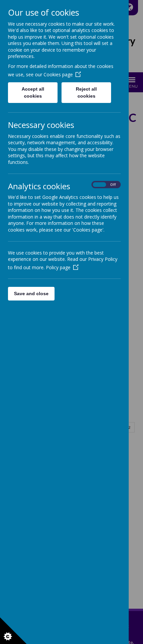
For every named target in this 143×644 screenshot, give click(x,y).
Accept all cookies (33, 92)
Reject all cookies (86, 92)
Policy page (58, 267)
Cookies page (58, 74)
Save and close (31, 293)
